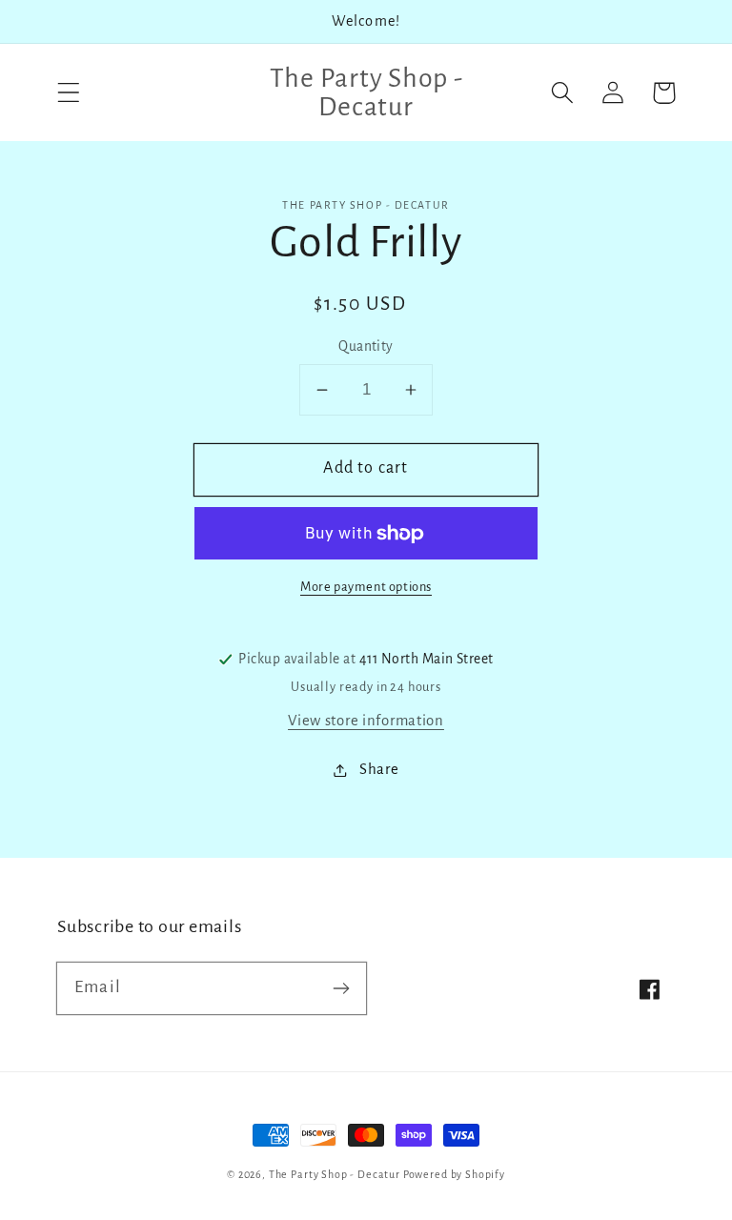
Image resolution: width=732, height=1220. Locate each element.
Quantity (366, 346)
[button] (69, 93)
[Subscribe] (340, 988)
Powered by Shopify (454, 1174)
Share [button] (378, 769)
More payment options (366, 587)
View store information (366, 720)
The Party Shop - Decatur (334, 1174)
